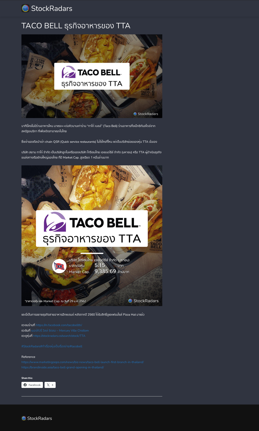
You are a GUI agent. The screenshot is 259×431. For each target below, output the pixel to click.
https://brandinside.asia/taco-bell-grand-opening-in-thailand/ (62, 367)
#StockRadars (30, 346)
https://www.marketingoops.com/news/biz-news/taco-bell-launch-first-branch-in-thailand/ (82, 362)
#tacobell (76, 346)
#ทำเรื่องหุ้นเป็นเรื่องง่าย (55, 346)
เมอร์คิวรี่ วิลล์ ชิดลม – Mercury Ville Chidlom (60, 331)
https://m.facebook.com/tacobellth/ (59, 325)
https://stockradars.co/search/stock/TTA (59, 336)
